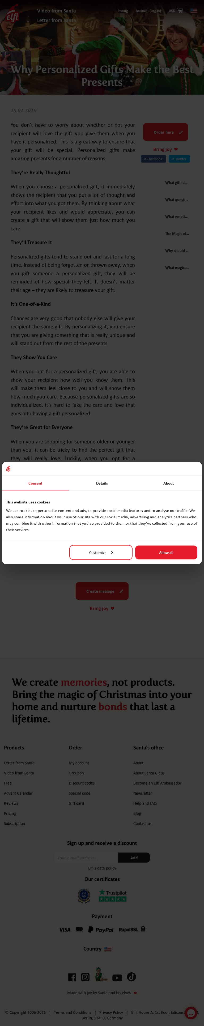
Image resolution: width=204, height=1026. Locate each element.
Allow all (166, 552)
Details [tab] (102, 483)
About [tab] (168, 483)
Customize (98, 552)
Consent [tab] (35, 483)
